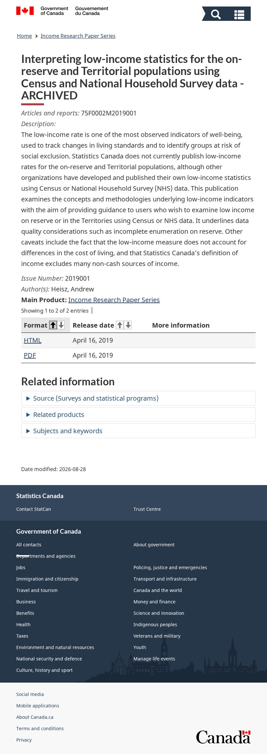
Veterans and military (157, 636)
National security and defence (49, 659)
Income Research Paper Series (78, 35)
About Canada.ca (34, 717)
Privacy (24, 740)
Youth (140, 647)
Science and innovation (159, 613)
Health (23, 624)
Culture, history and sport (44, 670)
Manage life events (154, 659)
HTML (32, 340)
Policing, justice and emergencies (170, 567)
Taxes (22, 636)
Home (24, 35)
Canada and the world (158, 590)
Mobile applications (37, 705)
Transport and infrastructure (165, 579)
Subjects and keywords (68, 430)
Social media (30, 694)
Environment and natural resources (55, 647)
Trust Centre (147, 509)
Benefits (25, 613)
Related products (58, 414)
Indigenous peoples (155, 624)
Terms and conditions (40, 728)
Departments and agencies (46, 556)
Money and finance (155, 602)
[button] (227, 14)
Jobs (20, 567)
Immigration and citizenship (47, 579)
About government (154, 544)
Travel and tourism (37, 590)
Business (26, 602)
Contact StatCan (33, 509)
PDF (30, 355)
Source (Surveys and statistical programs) (96, 398)
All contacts (28, 544)
